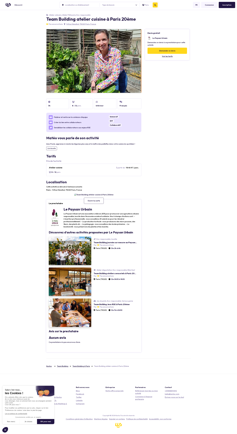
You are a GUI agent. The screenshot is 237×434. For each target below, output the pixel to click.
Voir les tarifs (167, 56)
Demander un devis (167, 51)
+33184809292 (171, 391)
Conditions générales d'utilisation (79, 419)
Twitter (79, 397)
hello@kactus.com (172, 394)
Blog (78, 391)
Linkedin (79, 400)
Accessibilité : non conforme (160, 419)
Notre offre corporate (114, 391)
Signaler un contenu (117, 419)
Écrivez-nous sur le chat (174, 397)
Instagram (80, 404)
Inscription (226, 5)
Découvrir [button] (18, 5)
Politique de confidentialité (137, 419)
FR (196, 5)
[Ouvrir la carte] (93, 194)
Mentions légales (101, 419)
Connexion (209, 5)
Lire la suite (52, 148)
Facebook (80, 394)
